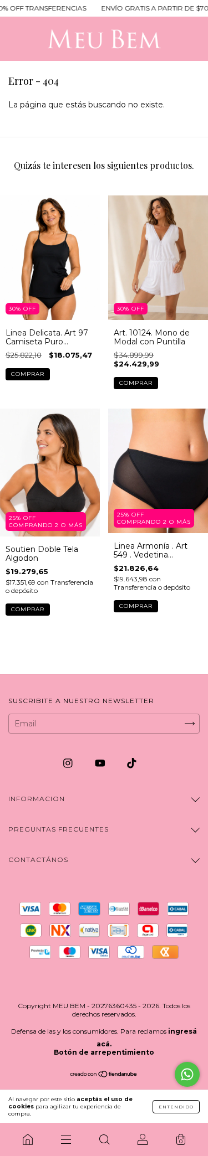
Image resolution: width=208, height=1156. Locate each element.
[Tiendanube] (104, 1075)
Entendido (176, 1106)
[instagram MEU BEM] (69, 763)
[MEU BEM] (27, 1139)
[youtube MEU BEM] (101, 763)
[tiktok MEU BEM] (132, 763)
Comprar (27, 374)
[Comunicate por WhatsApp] (187, 1074)
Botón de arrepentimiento (104, 1052)
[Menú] (66, 1139)
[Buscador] (104, 1139)
